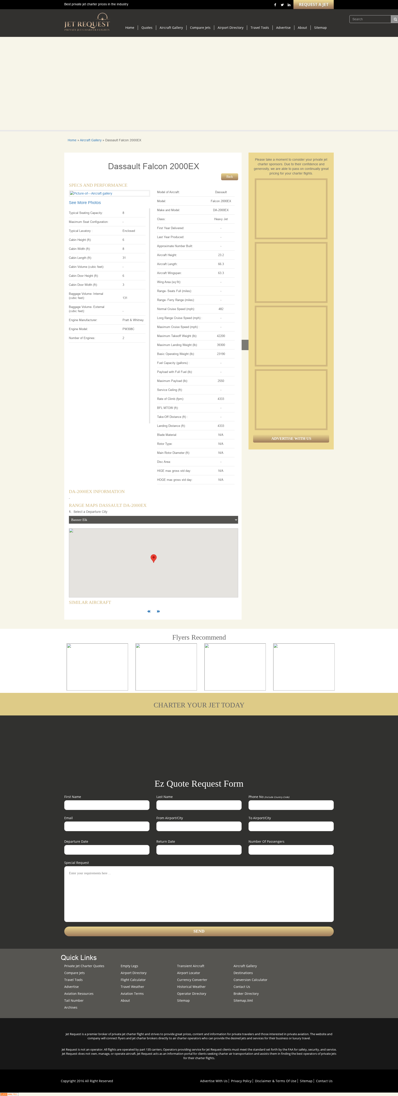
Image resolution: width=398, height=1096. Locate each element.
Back (229, 176)
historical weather (191, 986)
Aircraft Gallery (171, 27)
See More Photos (85, 202)
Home (129, 27)
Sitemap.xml (243, 1000)
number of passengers (266, 841)
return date (165, 841)
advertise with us (214, 1081)
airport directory (133, 973)
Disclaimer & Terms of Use (275, 1081)
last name (164, 797)
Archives (70, 1007)
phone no (269, 797)
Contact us (242, 986)
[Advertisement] (290, 209)
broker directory (246, 993)
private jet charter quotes (84, 966)
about (125, 1000)
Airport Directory (230, 27)
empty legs (129, 966)
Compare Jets (200, 27)
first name (72, 797)
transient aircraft (190, 966)
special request (76, 862)
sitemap (183, 1000)
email (68, 818)
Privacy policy (241, 1081)
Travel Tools (260, 27)
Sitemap (320, 27)
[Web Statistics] (9, 1094)
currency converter (192, 980)
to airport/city (260, 818)
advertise (71, 986)
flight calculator (133, 980)
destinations (243, 973)
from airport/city (169, 818)
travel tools (73, 980)
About (302, 27)
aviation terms (132, 993)
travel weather (132, 986)
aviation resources (79, 993)
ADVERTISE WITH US (291, 438)
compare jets (74, 973)
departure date (76, 841)
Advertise (283, 27)
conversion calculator (250, 980)
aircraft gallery (245, 966)
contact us (324, 1081)
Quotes (146, 27)
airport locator (188, 973)
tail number (74, 1000)
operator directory (191, 993)
